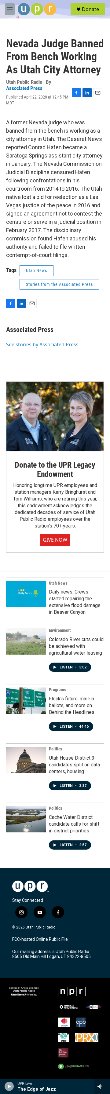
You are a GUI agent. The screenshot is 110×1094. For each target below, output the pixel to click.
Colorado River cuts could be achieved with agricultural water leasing (76, 646)
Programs (57, 689)
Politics (55, 748)
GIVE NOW (55, 539)
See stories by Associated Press (42, 344)
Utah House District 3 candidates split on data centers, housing (74, 764)
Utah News (36, 270)
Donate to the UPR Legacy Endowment (55, 469)
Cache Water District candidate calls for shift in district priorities (74, 824)
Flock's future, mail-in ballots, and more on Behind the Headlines (71, 705)
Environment (60, 630)
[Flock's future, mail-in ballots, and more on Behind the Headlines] (26, 700)
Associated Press (24, 88)
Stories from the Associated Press (59, 284)
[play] (9, 1086)
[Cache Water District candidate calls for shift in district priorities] (26, 819)
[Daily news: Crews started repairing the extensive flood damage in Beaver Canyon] (26, 594)
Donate (90, 9)
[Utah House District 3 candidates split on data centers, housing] (26, 760)
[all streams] (102, 1086)
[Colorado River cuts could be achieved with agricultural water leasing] (26, 641)
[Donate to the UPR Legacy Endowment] (55, 416)
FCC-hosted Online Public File (40, 939)
